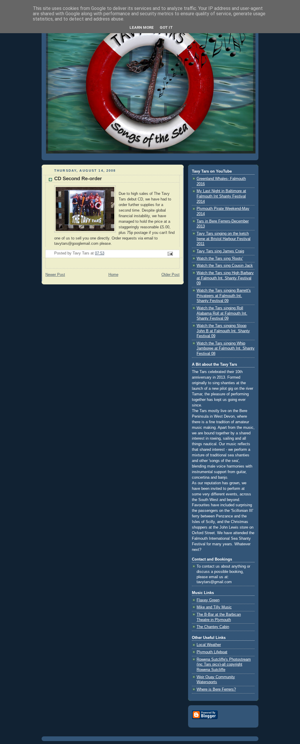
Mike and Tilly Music (214, 607)
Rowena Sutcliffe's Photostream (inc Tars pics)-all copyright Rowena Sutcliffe (224, 664)
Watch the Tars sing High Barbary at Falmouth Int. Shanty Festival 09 (225, 278)
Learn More (141, 27)
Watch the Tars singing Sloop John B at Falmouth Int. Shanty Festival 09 (223, 331)
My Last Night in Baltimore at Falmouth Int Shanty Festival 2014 (221, 196)
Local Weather (209, 645)
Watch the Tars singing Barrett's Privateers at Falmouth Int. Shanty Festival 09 (224, 296)
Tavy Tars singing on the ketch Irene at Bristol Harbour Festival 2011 (223, 239)
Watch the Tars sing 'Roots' (220, 259)
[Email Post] (170, 254)
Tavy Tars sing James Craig (220, 251)
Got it (166, 27)
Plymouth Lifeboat (212, 652)
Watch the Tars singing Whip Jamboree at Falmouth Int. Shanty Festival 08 (226, 348)
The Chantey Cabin (213, 627)
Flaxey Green (208, 600)
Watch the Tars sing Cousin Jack (225, 266)
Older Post (170, 275)
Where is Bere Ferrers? (216, 689)
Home (113, 275)
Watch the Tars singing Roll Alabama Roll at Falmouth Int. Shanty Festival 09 (222, 313)
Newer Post (55, 275)
